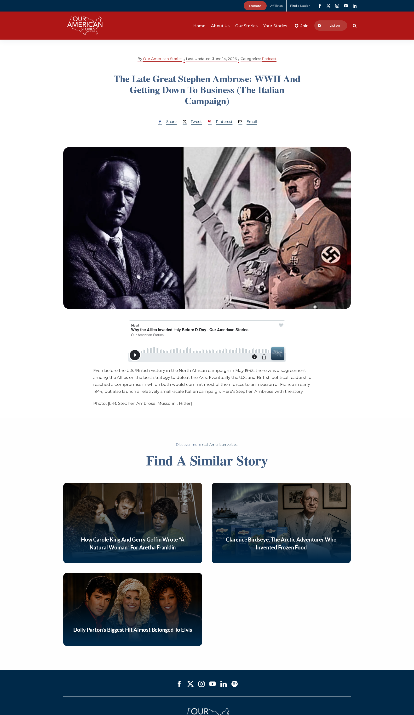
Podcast (269, 58)
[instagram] (337, 6)
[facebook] (320, 6)
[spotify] (234, 684)
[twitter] (328, 6)
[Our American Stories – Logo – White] (84, 13)
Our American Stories (162, 58)
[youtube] (346, 6)
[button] (354, 25)
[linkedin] (354, 6)
